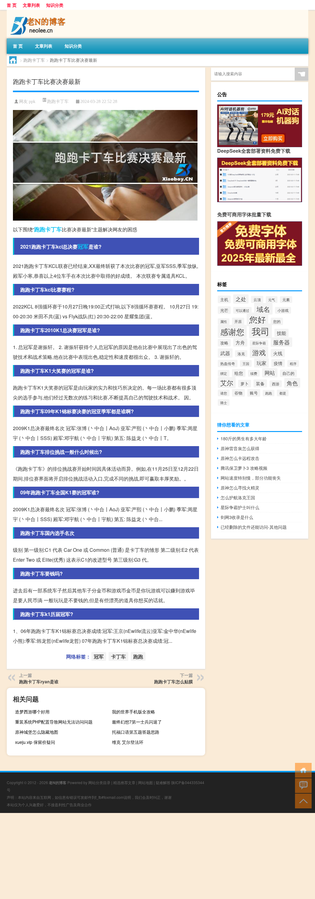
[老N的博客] (39, 12)
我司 (260, 330)
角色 (292, 383)
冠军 (83, 246)
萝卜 (245, 384)
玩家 (261, 363)
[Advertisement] (157, 856)
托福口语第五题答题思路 (135, 732)
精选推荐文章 (124, 782)
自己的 (288, 373)
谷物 (238, 393)
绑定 (223, 373)
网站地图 (145, 782)
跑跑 (39, 229)
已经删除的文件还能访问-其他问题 (254, 527)
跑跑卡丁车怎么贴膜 (173, 681)
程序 (293, 363)
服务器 (281, 342)
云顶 (257, 299)
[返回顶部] (302, 800)
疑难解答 (163, 782)
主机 (224, 299)
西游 (275, 383)
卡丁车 (53, 229)
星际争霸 (259, 343)
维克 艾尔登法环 (127, 742)
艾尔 (226, 382)
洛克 (241, 353)
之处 (241, 299)
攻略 (224, 343)
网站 (270, 372)
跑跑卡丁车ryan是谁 (38, 681)
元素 (286, 299)
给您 (238, 373)
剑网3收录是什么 (237, 517)
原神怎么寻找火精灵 (240, 488)
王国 (245, 363)
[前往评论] (302, 785)
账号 (254, 393)
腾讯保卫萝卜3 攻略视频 (244, 468)
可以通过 (242, 310)
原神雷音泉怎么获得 (240, 448)
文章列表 (31, 5)
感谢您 (232, 331)
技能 (281, 333)
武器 (225, 353)
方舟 (240, 342)
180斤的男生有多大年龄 (244, 438)
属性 (223, 321)
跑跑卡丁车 (34, 60)
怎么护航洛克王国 (238, 497)
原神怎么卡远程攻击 (240, 458)
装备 (260, 383)
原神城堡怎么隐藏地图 (36, 732)
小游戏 (283, 310)
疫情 (278, 363)
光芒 (224, 310)
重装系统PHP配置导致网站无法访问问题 (54, 722)
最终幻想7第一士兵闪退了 (137, 722)
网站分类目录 (99, 782)
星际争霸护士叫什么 (240, 507)
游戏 (259, 352)
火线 (277, 353)
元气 (271, 299)
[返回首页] (302, 770)
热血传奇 (227, 363)
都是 (282, 393)
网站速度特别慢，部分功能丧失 (251, 478)
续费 (253, 373)
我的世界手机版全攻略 (133, 712)
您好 (257, 319)
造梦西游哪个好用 (32, 712)
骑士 (223, 402)
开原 (238, 321)
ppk (32, 101)
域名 (263, 309)
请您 (223, 393)
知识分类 (54, 5)
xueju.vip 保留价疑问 (35, 742)
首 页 (12, 5)
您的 (277, 321)
